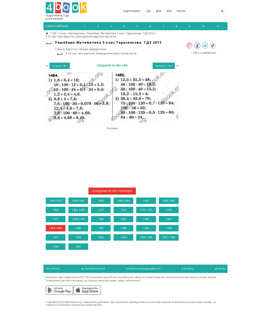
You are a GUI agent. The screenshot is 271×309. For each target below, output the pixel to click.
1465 (146, 200)
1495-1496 (146, 237)
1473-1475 (146, 210)
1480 (101, 219)
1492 (78, 237)
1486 (78, 228)
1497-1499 (168, 237)
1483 (169, 219)
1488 (123, 228)
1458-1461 (78, 200)
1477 (55, 219)
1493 (101, 237)
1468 (55, 210)
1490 (169, 228)
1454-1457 (55, 200)
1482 (146, 219)
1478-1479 (78, 219)
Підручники (131, 11)
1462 (101, 200)
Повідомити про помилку (112, 191)
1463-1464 (123, 200)
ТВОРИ (180, 11)
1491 (55, 237)
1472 (123, 210)
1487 (101, 228)
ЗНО (169, 11)
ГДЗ (148, 11)
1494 (123, 237)
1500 (55, 246)
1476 (169, 210)
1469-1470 (78, 210)
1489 (146, 228)
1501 (78, 246)
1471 (101, 210)
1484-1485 (55, 228)
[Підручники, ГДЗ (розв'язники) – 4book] (47, 33)
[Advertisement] (112, 155)
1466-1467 (168, 200)
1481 (123, 219)
